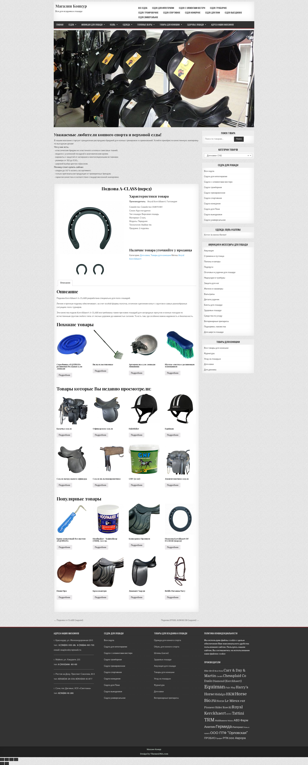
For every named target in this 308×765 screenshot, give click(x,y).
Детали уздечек (211, 299)
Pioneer (209, 707)
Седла (71, 24)
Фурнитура (209, 353)
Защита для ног (211, 283)
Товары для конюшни (170, 24)
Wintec (230, 721)
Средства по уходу (213, 316)
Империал (238, 727)
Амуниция (209, 250)
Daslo (208, 681)
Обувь (112, 24)
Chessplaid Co (234, 676)
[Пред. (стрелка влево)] (2, 763)
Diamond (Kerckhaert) (227, 681)
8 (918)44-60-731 (85, 645)
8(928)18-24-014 (66, 679)
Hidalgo (220, 694)
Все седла (142, 7)
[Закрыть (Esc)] (2, 759)
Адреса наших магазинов (222, 24)
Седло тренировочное (148, 12)
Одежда (126, 24)
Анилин (209, 727)
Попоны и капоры (212, 261)
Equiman (214, 687)
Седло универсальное (148, 17)
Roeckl (227, 707)
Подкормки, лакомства (215, 326)
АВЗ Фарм (241, 720)
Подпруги (208, 267)
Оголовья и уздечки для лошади (219, 272)
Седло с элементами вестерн (192, 7)
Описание (65, 283)
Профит (219, 738)
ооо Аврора (237, 738)
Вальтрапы (209, 294)
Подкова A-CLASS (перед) (127, 188)
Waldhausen (221, 721)
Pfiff (242, 701)
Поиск (239, 139)
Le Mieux (232, 701)
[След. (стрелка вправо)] (7, 763)
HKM (230, 694)
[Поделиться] (7, 759)
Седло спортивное (171, 12)
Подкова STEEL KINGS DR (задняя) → (180, 620)
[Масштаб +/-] (16, 759)
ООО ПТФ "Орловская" (229, 733)
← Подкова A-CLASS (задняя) (68, 620)
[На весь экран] (11, 759)
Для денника (210, 369)
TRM (209, 719)
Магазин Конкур (71, 6)
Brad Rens (218, 671)
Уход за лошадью (212, 359)
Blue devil (209, 671)
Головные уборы (144, 24)
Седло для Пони (212, 12)
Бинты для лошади (213, 305)
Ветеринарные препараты (216, 321)
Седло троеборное (218, 7)
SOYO (228, 714)
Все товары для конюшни (216, 348)
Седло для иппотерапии (163, 7)
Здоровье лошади (195, 24)
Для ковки (145, 255)
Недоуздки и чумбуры (214, 278)
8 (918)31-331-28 (67, 645)
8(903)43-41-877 (84, 679)
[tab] (65, 283)
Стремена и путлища (214, 256)
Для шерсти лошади (213, 332)
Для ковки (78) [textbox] (227, 155)
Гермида (224, 726)
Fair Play (230, 687)
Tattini (238, 713)
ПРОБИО (209, 738)
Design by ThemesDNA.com (154, 754)
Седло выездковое (233, 12)
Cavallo (219, 676)
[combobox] (228, 155)
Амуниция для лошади (92, 24)
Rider (218, 707)
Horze (220, 701)
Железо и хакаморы (213, 288)
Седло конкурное (192, 12)
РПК (225, 738)
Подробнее (64, 375)
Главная (59, 24)
